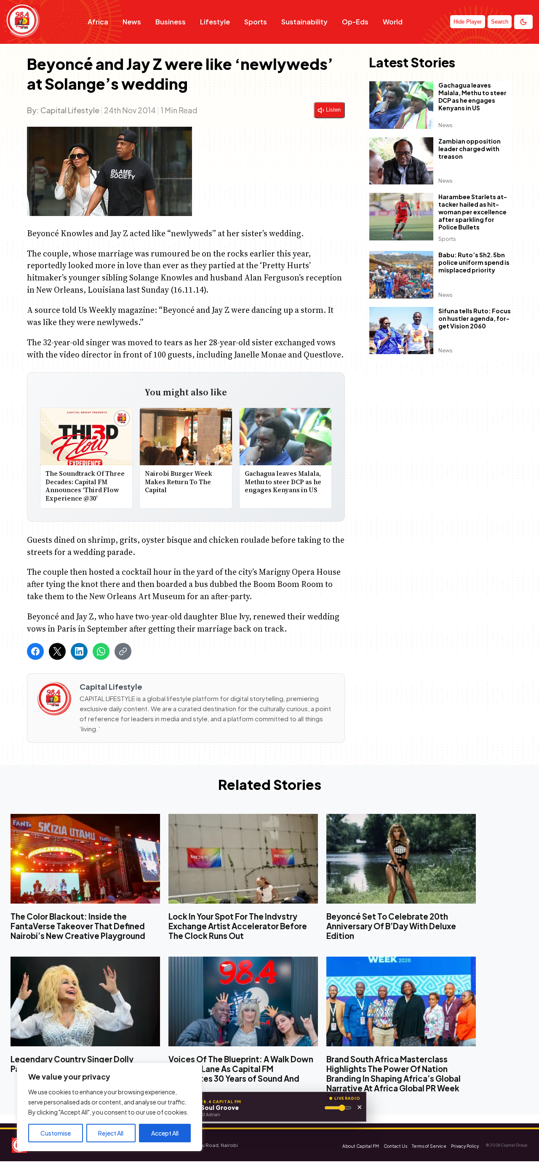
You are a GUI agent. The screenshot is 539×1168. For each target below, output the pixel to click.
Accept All (165, 1133)
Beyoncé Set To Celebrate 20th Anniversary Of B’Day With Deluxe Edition (391, 926)
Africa (98, 21)
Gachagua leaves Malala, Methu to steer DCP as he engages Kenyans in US (283, 482)
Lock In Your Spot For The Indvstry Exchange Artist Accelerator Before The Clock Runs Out (237, 926)
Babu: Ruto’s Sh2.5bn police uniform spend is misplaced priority (474, 262)
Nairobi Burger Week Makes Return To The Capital (178, 482)
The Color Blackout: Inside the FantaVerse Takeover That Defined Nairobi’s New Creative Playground (78, 926)
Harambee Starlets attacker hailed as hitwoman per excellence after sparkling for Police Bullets (472, 212)
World (393, 21)
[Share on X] (57, 651)
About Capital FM (360, 1146)
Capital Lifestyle (69, 110)
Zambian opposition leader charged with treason (469, 148)
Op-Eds (355, 21)
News (132, 21)
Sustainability (304, 21)
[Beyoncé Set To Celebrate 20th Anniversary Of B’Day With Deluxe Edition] (401, 859)
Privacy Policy (465, 1146)
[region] (109, 1107)
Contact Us (395, 1146)
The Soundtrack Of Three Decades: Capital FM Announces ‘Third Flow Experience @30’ (85, 486)
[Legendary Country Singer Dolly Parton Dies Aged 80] (85, 1001)
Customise (55, 1133)
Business (170, 21)
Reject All (110, 1133)
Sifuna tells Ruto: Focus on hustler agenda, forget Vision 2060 (474, 318)
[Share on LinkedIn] (79, 651)
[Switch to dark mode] (523, 22)
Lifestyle (215, 21)
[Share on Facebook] (35, 651)
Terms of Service (429, 1146)
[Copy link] (123, 651)
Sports (255, 21)
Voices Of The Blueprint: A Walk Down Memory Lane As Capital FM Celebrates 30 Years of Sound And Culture (240, 1073)
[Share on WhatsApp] (101, 651)
